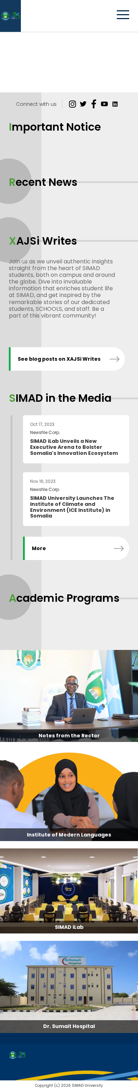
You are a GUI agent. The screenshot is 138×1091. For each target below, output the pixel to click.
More (39, 548)
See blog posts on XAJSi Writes (59, 358)
